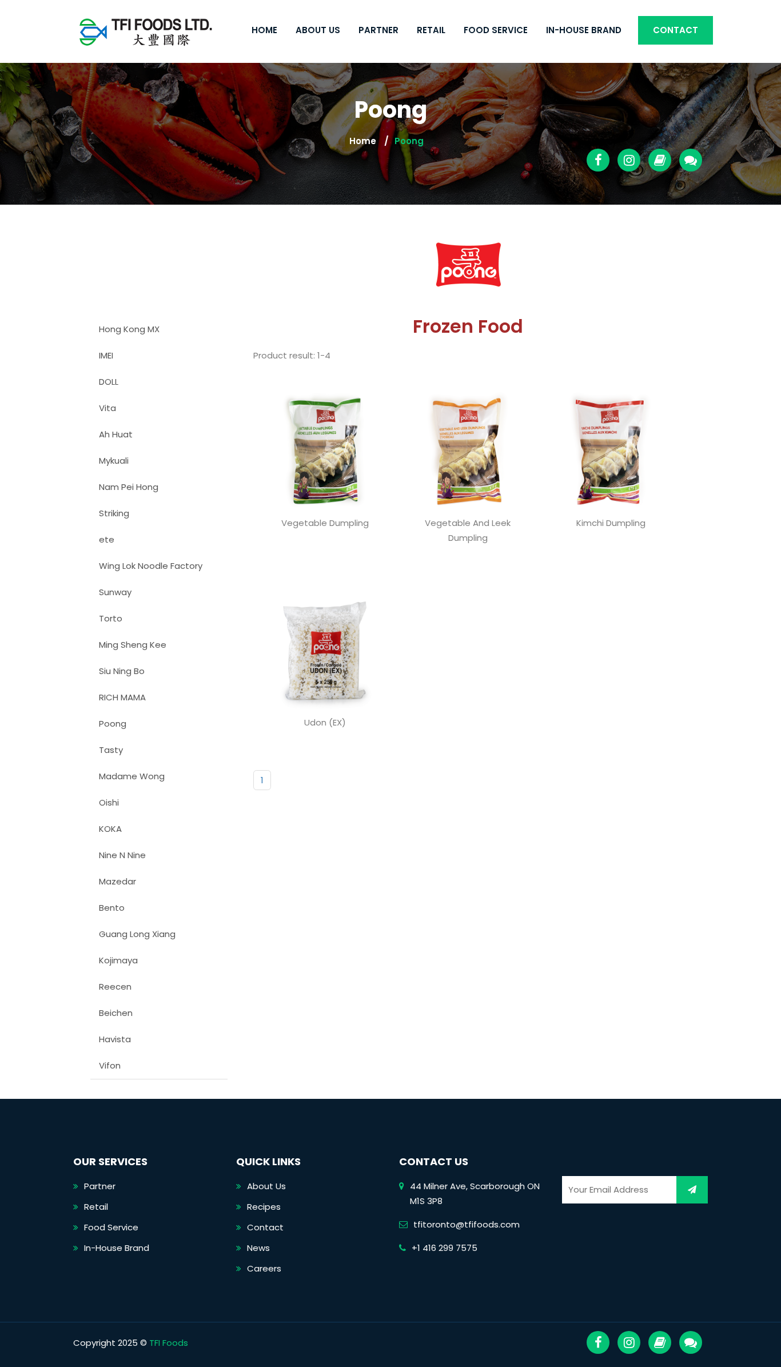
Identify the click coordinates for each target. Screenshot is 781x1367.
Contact (675, 30)
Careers (264, 1268)
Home (264, 30)
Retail (431, 30)
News (258, 1248)
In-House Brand (583, 30)
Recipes (264, 1207)
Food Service (496, 30)
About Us (318, 30)
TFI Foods (168, 1343)
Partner (378, 30)
